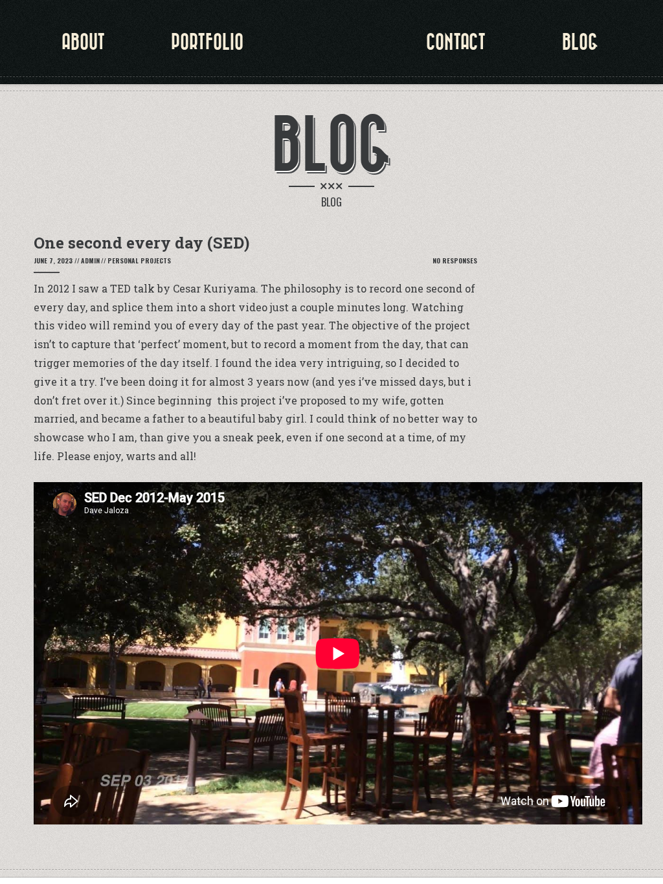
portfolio (207, 42)
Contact (456, 42)
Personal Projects (139, 260)
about (83, 42)
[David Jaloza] (331, 51)
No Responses (455, 260)
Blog (580, 42)
